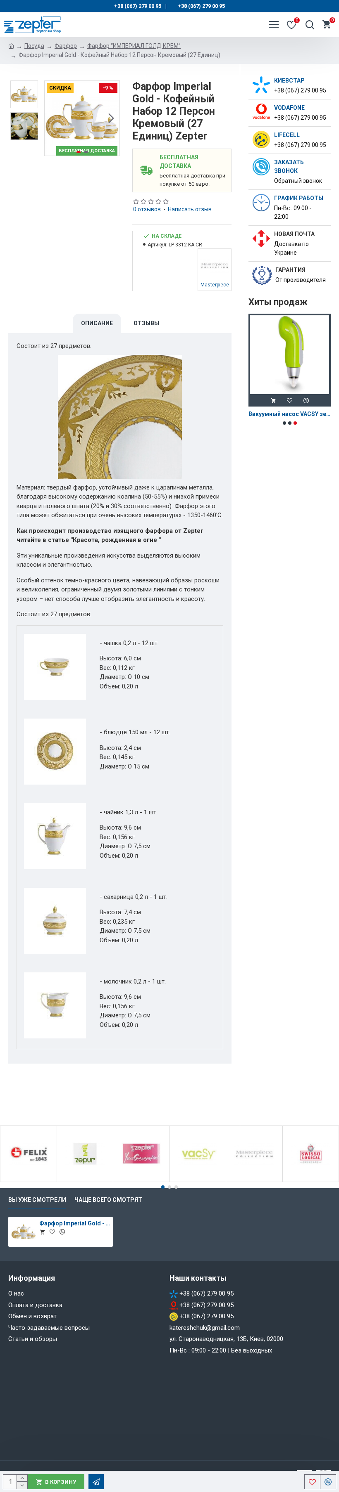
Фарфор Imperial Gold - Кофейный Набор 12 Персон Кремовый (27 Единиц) (74, 1223)
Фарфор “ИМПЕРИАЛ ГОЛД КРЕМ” (134, 46)
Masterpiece (254, 1180)
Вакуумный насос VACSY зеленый (289, 414)
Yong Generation (141, 1180)
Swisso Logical (310, 1180)
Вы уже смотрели (37, 1199)
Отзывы (146, 323)
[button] (53, 118)
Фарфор (66, 46)
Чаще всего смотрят (108, 1199)
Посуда (34, 46)
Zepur (85, 1180)
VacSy (198, 1180)
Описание (97, 323)
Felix (28, 1180)
